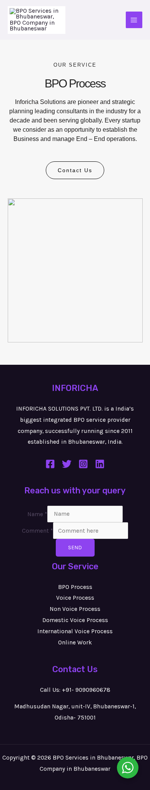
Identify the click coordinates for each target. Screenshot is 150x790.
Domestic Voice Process (75, 620)
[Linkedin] (100, 464)
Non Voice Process (75, 608)
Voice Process (75, 597)
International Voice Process (75, 631)
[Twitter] (67, 464)
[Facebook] (50, 464)
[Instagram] (83, 464)
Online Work (75, 642)
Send (75, 547)
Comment (37, 530)
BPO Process (75, 587)
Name (37, 513)
